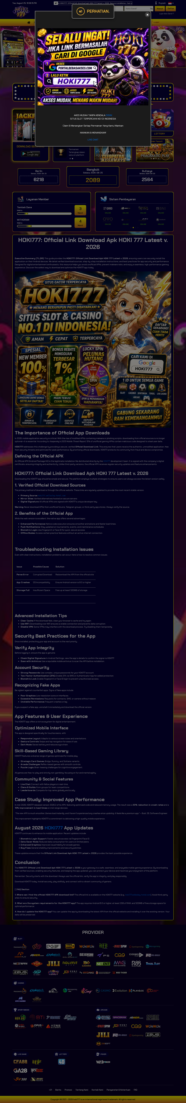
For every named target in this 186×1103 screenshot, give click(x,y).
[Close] (147, 14)
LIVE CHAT (93, 139)
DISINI (109, 115)
